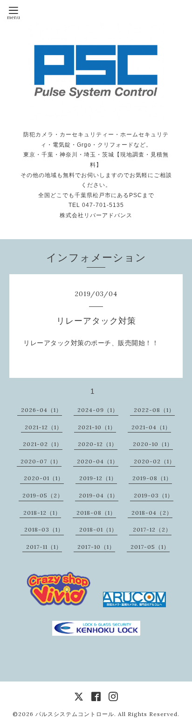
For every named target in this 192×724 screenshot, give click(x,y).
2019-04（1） (98, 495)
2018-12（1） (42, 512)
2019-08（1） (152, 478)
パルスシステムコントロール (74, 713)
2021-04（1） (151, 427)
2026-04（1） (41, 409)
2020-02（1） (154, 461)
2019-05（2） (42, 495)
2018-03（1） (44, 529)
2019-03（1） (153, 495)
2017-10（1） (96, 546)
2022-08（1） (154, 409)
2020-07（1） (41, 461)
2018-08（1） (96, 512)
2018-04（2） (151, 512)
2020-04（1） (97, 461)
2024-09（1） (97, 409)
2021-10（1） (97, 427)
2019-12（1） (98, 478)
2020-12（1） (97, 443)
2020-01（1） (44, 478)
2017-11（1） (44, 546)
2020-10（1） (153, 443)
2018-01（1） (98, 529)
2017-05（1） (150, 546)
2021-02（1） (42, 443)
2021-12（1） (43, 427)
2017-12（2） (152, 529)
